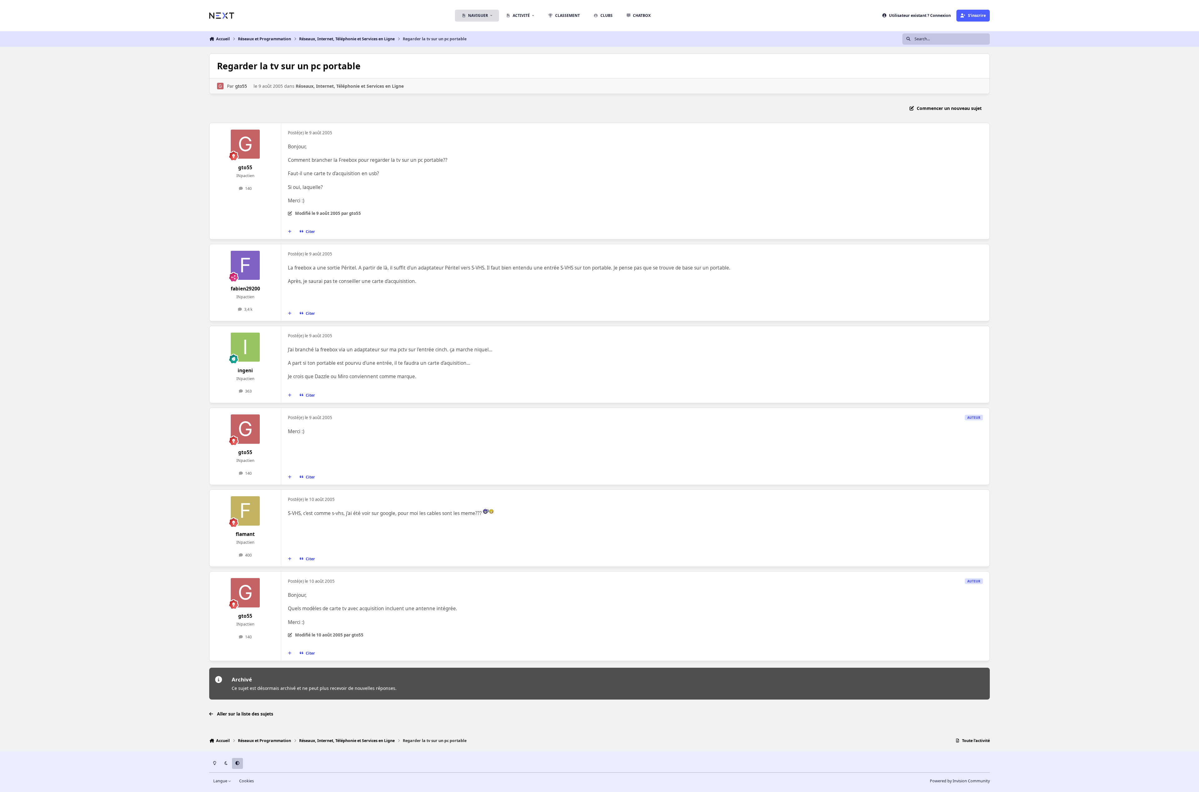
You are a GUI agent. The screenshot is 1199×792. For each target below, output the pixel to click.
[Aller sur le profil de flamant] (245, 511)
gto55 (241, 86)
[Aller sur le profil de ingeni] (245, 347)
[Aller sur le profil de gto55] (220, 86)
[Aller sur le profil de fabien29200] (245, 265)
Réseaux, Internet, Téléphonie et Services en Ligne (350, 86)
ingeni (245, 370)
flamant (245, 534)
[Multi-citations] (290, 231)
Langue (220, 781)
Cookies (246, 781)
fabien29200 (245, 288)
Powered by (960, 781)
